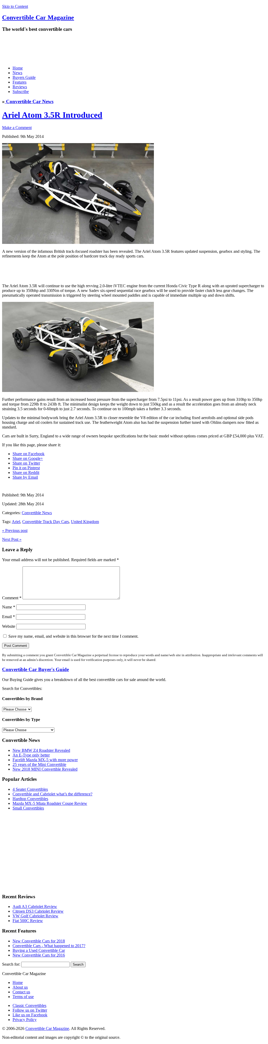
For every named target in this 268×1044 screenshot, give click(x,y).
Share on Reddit (26, 472)
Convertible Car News (29, 101)
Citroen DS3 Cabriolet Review (38, 911)
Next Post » (11, 539)
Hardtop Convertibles (30, 798)
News (17, 73)
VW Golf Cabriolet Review (35, 916)
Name (8, 607)
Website (8, 626)
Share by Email (25, 477)
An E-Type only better (31, 755)
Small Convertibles (28, 808)
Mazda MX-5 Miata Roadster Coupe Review (50, 803)
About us (20, 987)
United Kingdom (85, 521)
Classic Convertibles (29, 1005)
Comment (11, 598)
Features (19, 82)
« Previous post (14, 530)
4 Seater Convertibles (30, 789)
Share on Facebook (28, 453)
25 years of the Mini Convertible (39, 764)
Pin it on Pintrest (26, 468)
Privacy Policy (25, 1019)
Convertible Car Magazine (47, 1028)
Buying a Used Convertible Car (39, 950)
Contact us (21, 992)
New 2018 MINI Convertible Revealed (45, 769)
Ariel (16, 521)
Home (18, 68)
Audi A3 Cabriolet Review (35, 906)
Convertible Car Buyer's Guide (35, 669)
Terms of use (23, 996)
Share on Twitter (26, 463)
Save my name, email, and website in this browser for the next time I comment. (73, 636)
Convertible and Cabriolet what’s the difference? (52, 794)
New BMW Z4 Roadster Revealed (41, 750)
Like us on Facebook (30, 1015)
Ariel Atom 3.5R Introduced (52, 115)
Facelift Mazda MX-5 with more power (45, 760)
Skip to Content (15, 6)
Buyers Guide (24, 77)
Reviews (20, 87)
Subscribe (21, 91)
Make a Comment (17, 127)
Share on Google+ (28, 458)
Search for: (11, 964)
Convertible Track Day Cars (45, 521)
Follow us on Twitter (30, 1010)
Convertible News (37, 513)
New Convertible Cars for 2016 (39, 955)
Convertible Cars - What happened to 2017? (49, 945)
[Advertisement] (97, 49)
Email (8, 616)
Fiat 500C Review (28, 920)
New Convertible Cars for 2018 (39, 941)
